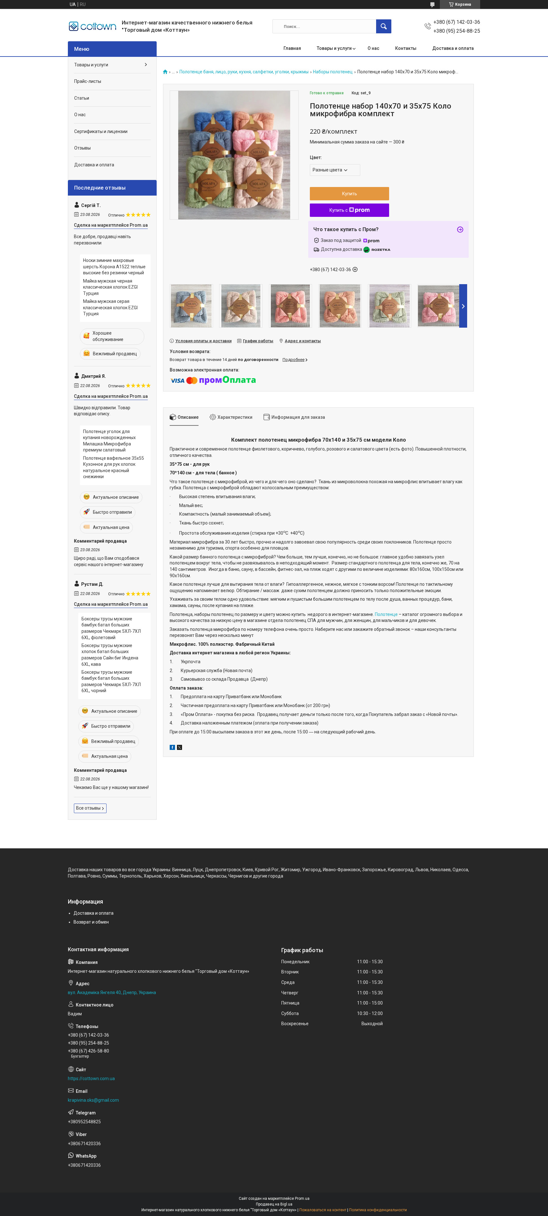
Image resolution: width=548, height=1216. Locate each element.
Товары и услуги (334, 48)
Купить (349, 193)
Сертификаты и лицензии (100, 131)
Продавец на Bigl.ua (274, 1204)
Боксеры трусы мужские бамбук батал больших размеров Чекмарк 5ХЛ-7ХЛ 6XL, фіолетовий (111, 628)
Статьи (81, 98)
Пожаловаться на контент (322, 1210)
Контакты (405, 48)
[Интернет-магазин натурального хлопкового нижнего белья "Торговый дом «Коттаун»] (92, 26)
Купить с (338, 210)
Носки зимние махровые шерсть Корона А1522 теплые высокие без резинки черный (114, 266)
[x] (179, 748)
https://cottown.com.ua (91, 1078)
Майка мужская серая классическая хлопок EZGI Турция (110, 307)
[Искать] (383, 26)
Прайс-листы (87, 81)
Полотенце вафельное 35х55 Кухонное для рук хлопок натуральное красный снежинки (113, 467)
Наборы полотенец (333, 72)
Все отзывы (88, 808)
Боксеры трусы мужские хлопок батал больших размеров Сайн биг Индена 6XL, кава (110, 655)
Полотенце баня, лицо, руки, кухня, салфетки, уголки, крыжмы (244, 72)
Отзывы (82, 147)
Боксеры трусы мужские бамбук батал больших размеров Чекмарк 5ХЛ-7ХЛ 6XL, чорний (111, 681)
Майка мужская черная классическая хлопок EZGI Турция (110, 287)
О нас (373, 48)
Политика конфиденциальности (378, 1210)
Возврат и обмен (91, 922)
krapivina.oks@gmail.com (93, 1100)
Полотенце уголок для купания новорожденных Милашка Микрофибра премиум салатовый (109, 441)
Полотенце (386, 614)
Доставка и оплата (453, 48)
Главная (292, 48)
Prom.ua (302, 1198)
